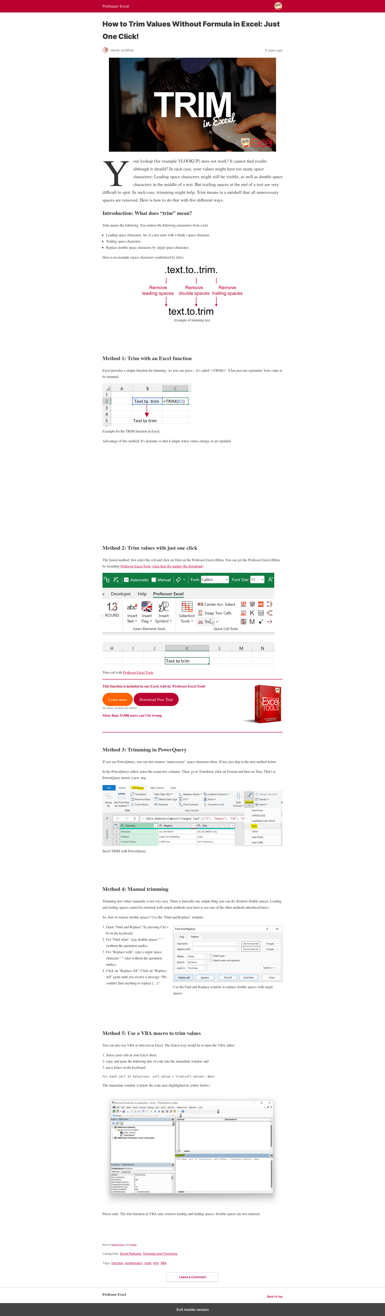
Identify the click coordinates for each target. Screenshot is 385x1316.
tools (147, 1263)
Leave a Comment (192, 1277)
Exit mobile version (192, 1309)
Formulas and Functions (160, 1253)
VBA (163, 1263)
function (117, 1263)
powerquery (134, 1263)
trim (156, 1263)
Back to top (275, 1296)
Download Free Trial (156, 699)
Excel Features (130, 1253)
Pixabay (133, 1244)
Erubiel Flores (117, 1244)
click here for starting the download (177, 566)
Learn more (117, 699)
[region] (192, 492)
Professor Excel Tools (136, 566)
